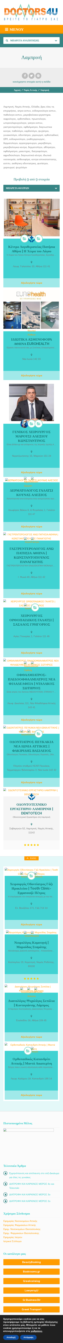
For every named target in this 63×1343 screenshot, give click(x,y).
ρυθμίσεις (36, 1331)
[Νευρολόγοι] (35, 934)
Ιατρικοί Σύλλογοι (12, 1241)
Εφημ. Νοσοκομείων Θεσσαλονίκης (21, 1229)
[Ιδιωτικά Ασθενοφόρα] (32, 331)
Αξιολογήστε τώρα (31, 282)
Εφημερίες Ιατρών (12, 1237)
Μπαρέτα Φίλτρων (17, 188)
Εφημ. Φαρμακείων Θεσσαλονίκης (21, 1233)
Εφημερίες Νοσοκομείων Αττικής (20, 1221)
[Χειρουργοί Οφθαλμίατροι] (28, 666)
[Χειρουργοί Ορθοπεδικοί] (35, 607)
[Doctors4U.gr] (31, 12)
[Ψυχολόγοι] (38, 990)
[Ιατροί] (35, 480)
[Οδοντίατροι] (32, 733)
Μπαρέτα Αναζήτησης (24, 40)
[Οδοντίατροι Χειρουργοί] (31, 876)
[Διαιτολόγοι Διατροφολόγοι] (31, 992)
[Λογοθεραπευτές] (39, 239)
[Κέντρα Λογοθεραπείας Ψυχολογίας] (24, 239)
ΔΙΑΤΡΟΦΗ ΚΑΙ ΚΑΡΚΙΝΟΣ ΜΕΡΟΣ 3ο (29, 1194)
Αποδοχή (11, 1337)
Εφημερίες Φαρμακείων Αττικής (19, 1225)
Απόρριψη (28, 1337)
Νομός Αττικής (30, 90)
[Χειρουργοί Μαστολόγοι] (39, 424)
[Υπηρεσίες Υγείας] (32, 239)
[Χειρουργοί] (24, 424)
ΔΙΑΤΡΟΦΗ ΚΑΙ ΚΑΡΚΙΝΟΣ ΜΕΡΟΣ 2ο (29, 1201)
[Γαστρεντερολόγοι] (35, 540)
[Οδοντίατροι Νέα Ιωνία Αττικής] (39, 734)
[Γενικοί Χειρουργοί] (32, 424)
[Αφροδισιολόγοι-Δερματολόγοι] (28, 482)
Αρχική (17, 90)
